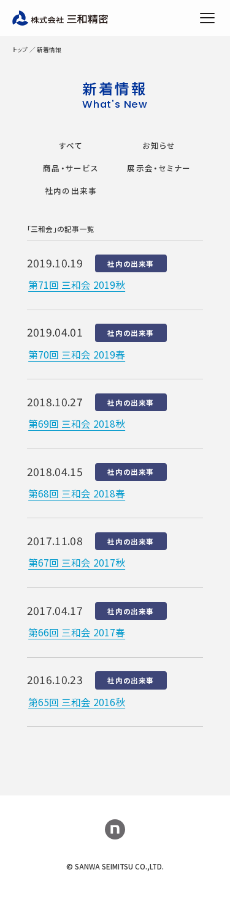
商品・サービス (71, 168)
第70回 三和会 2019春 (76, 354)
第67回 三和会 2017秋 (76, 562)
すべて (71, 145)
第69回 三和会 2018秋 (76, 423)
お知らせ (158, 145)
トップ (20, 49)
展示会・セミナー (159, 168)
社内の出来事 (71, 190)
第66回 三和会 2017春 (76, 632)
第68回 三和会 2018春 (76, 493)
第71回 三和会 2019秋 (76, 284)
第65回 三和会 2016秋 (76, 702)
